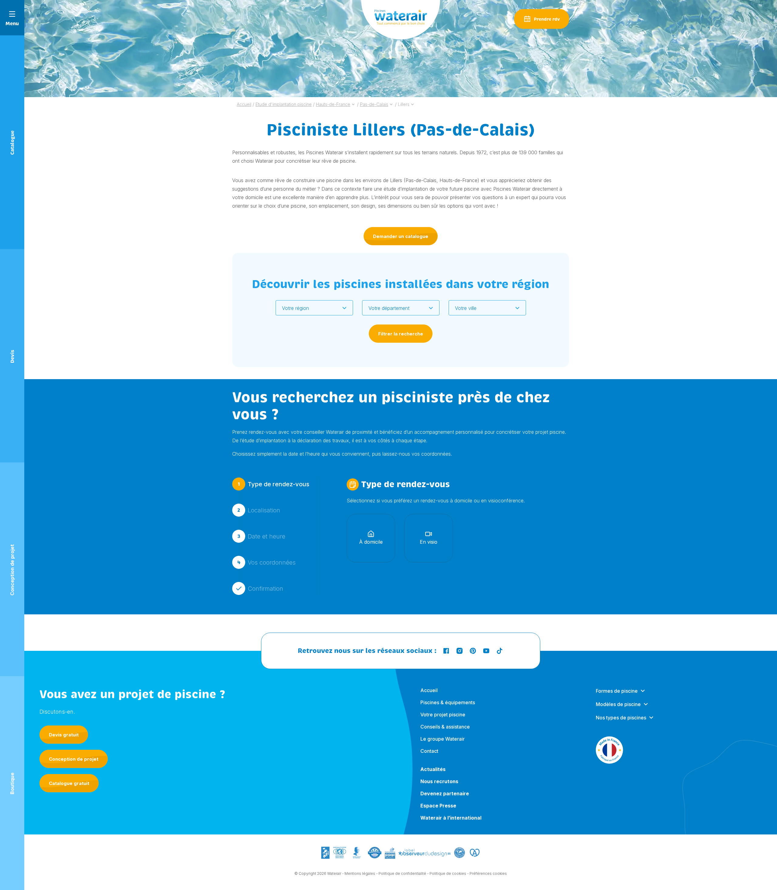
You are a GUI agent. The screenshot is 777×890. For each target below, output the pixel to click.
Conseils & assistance (445, 727)
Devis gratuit (64, 735)
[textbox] (310, 308)
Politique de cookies (447, 873)
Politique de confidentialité (402, 873)
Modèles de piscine (618, 704)
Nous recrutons (439, 781)
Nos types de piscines (621, 718)
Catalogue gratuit (69, 783)
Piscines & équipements (447, 702)
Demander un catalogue (400, 236)
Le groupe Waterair (442, 739)
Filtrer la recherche (400, 334)
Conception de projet (73, 759)
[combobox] (314, 307)
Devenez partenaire (444, 793)
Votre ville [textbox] (466, 308)
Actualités (433, 769)
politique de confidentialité (472, 675)
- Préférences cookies (487, 873)
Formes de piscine (617, 691)
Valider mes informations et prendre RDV (399, 627)
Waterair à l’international (450, 818)
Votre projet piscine (442, 715)
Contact (429, 751)
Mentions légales (359, 873)
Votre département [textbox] (388, 308)
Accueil (429, 690)
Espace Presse (438, 806)
